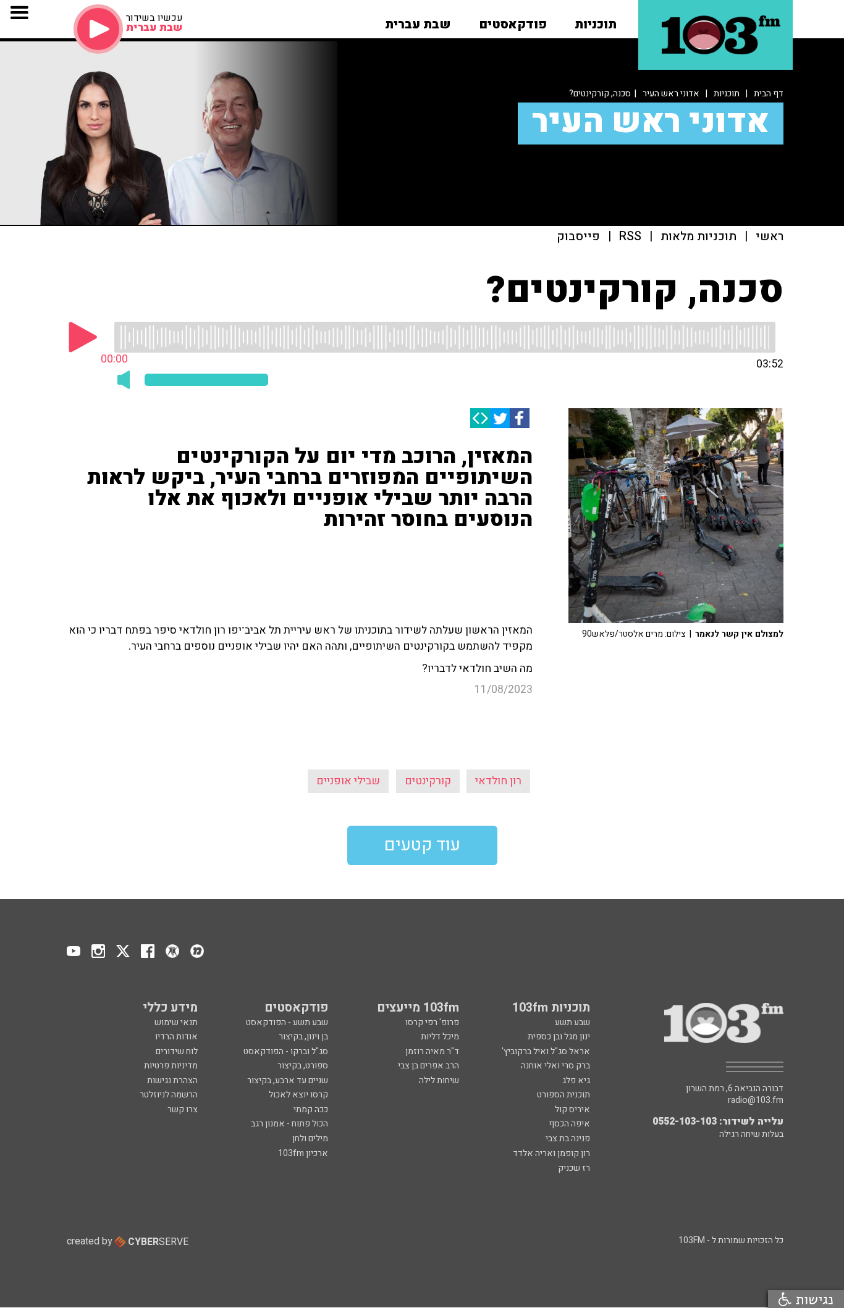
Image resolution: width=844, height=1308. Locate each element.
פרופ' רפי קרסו (432, 1022)
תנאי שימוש (176, 1022)
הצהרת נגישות (172, 1080)
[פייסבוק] (520, 418)
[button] (596, 20)
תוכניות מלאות (698, 236)
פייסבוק (578, 236)
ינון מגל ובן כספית (559, 1036)
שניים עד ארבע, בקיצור (287, 1080)
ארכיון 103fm (303, 1153)
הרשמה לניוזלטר (169, 1094)
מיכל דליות (440, 1036)
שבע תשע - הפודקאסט (287, 1022)
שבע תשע (572, 1022)
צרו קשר (182, 1109)
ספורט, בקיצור (302, 1065)
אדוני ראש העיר (671, 93)
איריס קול (572, 1109)
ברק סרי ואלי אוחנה (555, 1065)
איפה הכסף (569, 1123)
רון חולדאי (498, 781)
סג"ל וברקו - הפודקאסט (285, 1051)
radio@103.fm (755, 1100)
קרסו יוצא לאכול (298, 1094)
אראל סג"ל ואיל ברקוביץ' (546, 1051)
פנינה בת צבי (568, 1138)
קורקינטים (428, 781)
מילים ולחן (310, 1138)
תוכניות (727, 93)
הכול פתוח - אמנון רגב (289, 1123)
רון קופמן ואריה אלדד (551, 1153)
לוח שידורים (177, 1051)
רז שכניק (574, 1168)
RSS (630, 236)
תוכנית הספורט (563, 1094)
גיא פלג (576, 1080)
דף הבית (768, 93)
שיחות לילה (439, 1080)
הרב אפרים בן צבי (428, 1065)
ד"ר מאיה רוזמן (432, 1051)
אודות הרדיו (176, 1036)
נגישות (812, 1299)
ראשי (769, 236)
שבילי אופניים (348, 781)
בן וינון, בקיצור (303, 1036)
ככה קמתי (310, 1109)
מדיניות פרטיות (171, 1065)
